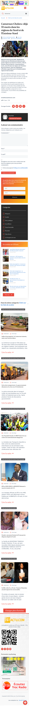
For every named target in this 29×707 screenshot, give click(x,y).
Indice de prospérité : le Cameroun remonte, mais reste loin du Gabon (17, 264)
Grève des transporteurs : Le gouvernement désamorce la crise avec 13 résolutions (17, 272)
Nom (3, 148)
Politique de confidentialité (20, 168)
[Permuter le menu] (26, 13)
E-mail (3, 154)
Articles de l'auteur (15, 118)
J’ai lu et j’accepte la (14, 168)
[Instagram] (5, 649)
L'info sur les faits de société (15, 18)
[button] (13, 106)
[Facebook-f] (2, 649)
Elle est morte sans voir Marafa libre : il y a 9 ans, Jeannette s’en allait (18, 287)
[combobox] (11, 13)
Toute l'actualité (20, 309)
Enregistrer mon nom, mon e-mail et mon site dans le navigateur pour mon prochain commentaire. (13, 163)
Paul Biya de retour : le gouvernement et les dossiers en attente (17, 280)
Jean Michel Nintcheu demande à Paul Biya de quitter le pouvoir (17, 250)
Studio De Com (23, 700)
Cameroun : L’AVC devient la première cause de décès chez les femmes (17, 258)
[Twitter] (7, 649)
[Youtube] (10, 649)
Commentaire (5, 133)
